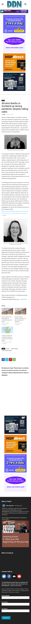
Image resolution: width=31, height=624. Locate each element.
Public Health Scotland (7, 350)
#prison (25, 508)
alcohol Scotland (14, 348)
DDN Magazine (10, 505)
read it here (23, 299)
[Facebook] (3, 359)
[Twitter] (6, 359)
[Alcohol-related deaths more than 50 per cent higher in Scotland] (20, 311)
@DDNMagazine (18, 505)
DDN (4, 114)
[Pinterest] (10, 359)
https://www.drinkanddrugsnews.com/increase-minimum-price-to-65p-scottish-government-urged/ (15, 213)
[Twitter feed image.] (15, 534)
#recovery (4, 514)
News (7, 98)
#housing (13, 510)
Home (3, 98)
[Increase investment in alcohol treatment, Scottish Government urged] (7, 330)
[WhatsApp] (14, 359)
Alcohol (7, 348)
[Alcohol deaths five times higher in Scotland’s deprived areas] (7, 311)
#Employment (5, 511)
